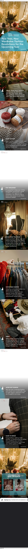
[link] (19, 487)
